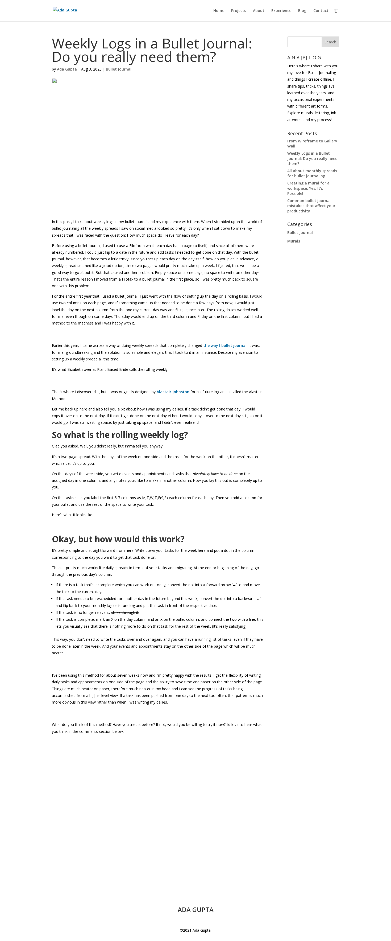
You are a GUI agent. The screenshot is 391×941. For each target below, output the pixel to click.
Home (218, 11)
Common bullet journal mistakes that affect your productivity (311, 205)
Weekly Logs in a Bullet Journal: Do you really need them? (312, 158)
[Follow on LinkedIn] (190, 920)
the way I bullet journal (224, 345)
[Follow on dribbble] (201, 920)
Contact (320, 11)
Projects (238, 11)
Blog (302, 11)
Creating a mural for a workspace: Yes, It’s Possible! (308, 188)
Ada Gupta (67, 69)
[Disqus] (157, 801)
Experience (281, 11)
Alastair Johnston (173, 391)
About (258, 11)
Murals (293, 241)
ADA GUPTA (196, 909)
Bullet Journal (118, 69)
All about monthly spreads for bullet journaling (312, 173)
